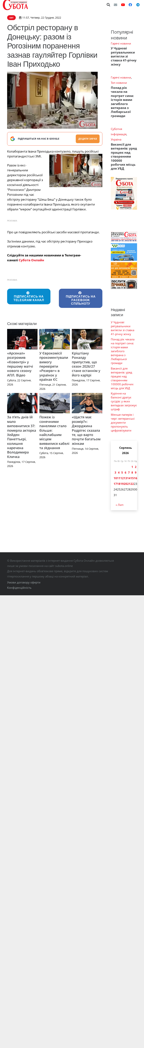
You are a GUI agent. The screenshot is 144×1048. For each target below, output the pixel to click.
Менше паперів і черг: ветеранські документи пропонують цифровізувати (123, 422)
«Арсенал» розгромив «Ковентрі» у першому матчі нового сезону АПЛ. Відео (20, 364)
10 (115, 478)
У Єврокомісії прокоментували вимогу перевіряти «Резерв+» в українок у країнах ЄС (53, 366)
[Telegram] (137, 4)
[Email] (115, 4)
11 (118, 478)
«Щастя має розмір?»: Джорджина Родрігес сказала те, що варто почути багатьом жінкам (86, 430)
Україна (116, 139)
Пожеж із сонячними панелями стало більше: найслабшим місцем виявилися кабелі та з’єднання (54, 432)
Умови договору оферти (23, 582)
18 (118, 484)
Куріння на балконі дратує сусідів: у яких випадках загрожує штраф (124, 401)
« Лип (119, 505)
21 (128, 484)
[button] (108, 4)
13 (125, 478)
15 (132, 478)
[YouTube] (123, 4)
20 (125, 484)
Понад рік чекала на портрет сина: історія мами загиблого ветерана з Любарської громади (122, 101)
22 (132, 484)
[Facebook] (130, 4)
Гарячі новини (121, 43)
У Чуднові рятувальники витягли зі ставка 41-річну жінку (123, 56)
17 (115, 484)
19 (122, 484)
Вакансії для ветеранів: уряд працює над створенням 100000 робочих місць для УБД (124, 156)
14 (128, 478)
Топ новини (119, 83)
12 (122, 478)
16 (135, 478)
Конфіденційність (19, 587)
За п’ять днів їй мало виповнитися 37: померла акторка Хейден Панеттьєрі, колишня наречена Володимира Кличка (21, 437)
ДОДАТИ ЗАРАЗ (87, 138)
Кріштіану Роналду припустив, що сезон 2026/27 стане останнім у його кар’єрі (86, 364)
